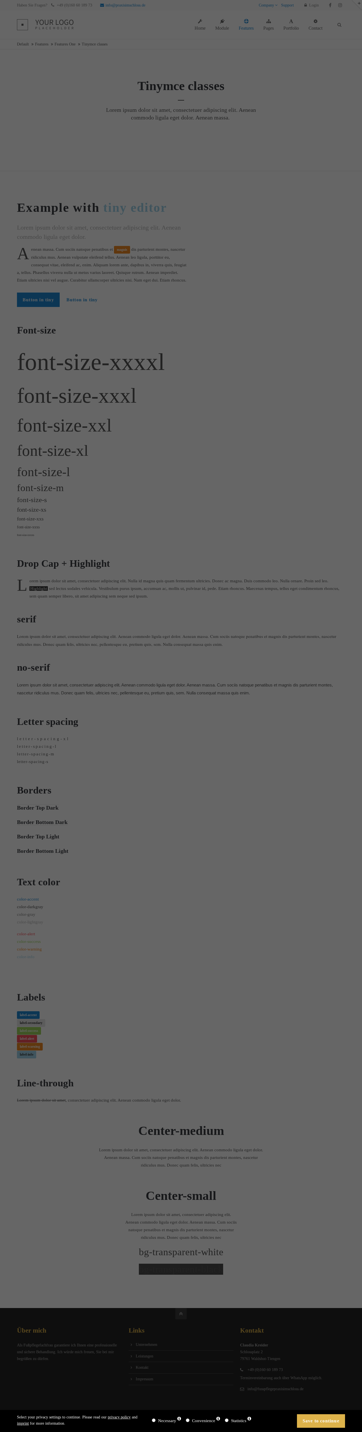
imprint (23, 1423)
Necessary (167, 1420)
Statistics (238, 1420)
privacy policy (119, 1417)
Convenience (203, 1420)
